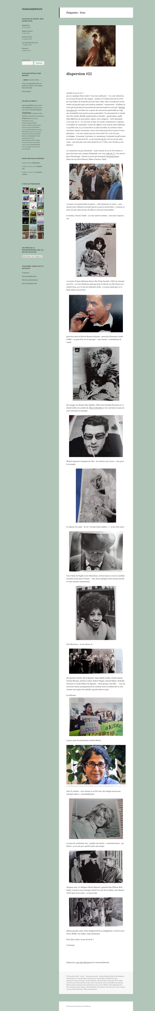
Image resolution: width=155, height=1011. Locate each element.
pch (83, 976)
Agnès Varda (38, 105)
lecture (31, 131)
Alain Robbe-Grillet (107, 976)
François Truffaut (27, 125)
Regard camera (27, 31)
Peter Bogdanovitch (115, 985)
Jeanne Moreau (32, 129)
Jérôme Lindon (86, 983)
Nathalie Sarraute (92, 985)
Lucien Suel (25, 134)
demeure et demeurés (38, 116)
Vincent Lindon (36, 146)
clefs (32, 113)
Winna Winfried (77, 989)
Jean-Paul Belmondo (34, 127)
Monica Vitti (82, 985)
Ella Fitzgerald (34, 118)
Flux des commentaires (30, 280)
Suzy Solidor (101, 987)
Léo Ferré (32, 134)
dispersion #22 (79, 73)
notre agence (26, 91)
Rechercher (26, 60)
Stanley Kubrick (35, 144)
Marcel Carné (25, 136)
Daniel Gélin (101, 978)
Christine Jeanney (36, 110)
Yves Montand (26, 149)
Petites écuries (27, 37)
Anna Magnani (27, 108)
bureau (90, 976)
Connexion (25, 273)
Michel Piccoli (31, 138)
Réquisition (26, 25)
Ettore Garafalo (79, 981)
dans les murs (38, 113)
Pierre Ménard (25, 142)
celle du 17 (110, 153)
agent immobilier (28, 105)
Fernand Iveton (113, 156)
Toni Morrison (111, 987)
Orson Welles (36, 140)
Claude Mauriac (71, 978)
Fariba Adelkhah (90, 981)
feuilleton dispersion (27, 123)
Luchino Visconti (37, 131)
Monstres (25, 48)
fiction (35, 123)
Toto (117, 987)
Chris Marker (25, 110)
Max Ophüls (25, 138)
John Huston (25, 131)
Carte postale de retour (30, 43)
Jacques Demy (25, 127)
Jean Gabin (24, 129)
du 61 (103, 139)
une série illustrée (83, 962)
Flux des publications (29, 276)
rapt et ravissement (34, 142)
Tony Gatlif (24, 146)
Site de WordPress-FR (29, 284)
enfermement (25, 121)
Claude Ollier (82, 978)
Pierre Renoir (70, 987)
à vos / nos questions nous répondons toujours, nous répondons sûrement (32, 85)
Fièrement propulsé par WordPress (78, 1006)
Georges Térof (113, 981)
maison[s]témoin (32, 9)
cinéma (26, 113)
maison (38, 134)
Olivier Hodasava (27, 140)
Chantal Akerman (37, 107)
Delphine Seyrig (27, 116)
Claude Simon (91, 978)
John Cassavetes (96, 983)
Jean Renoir (76, 983)
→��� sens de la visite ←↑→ (32, 80)
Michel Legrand (71, 985)
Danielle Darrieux (112, 978)
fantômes (31, 121)
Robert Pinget (80, 987)
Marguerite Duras (34, 136)
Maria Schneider (96, 408)
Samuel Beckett (91, 987)
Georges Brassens (36, 125)
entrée (95, 976)
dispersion (26, 118)
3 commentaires (91, 989)
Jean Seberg (39, 129)
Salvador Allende (26, 144)
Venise (30, 147)
